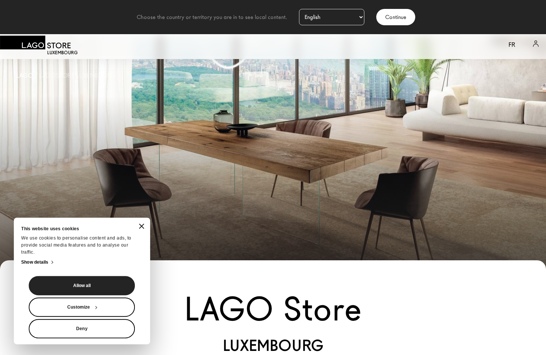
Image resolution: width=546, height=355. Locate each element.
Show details (34, 262)
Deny (81, 328)
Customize (78, 307)
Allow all (82, 285)
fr (511, 44)
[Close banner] (141, 226)
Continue (395, 17)
